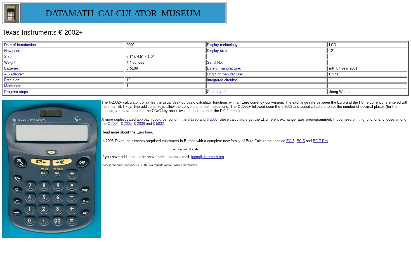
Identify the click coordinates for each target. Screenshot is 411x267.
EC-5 (301, 141)
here (148, 132)
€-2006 (139, 123)
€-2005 (126, 123)
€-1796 (193, 119)
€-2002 (286, 106)
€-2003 (212, 119)
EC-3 (290, 141)
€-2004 (113, 123)
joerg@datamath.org (207, 157)
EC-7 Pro (320, 141)
